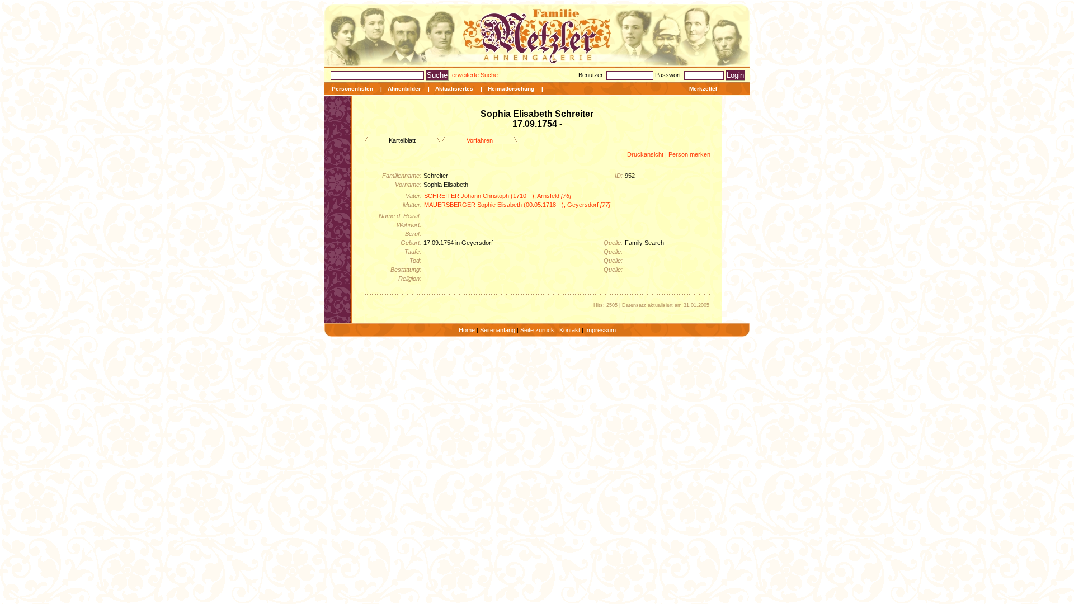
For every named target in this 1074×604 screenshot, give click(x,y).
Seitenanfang (497, 330)
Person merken (689, 154)
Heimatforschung (511, 89)
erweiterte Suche (475, 75)
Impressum (600, 330)
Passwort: (669, 75)
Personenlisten (352, 89)
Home (467, 330)
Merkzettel (703, 89)
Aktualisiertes (454, 89)
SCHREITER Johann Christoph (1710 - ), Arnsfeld (497, 195)
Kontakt (569, 330)
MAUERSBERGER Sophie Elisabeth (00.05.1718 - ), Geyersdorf (517, 204)
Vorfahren (480, 140)
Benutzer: (592, 75)
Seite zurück (537, 330)
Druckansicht (645, 154)
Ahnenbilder (404, 89)
